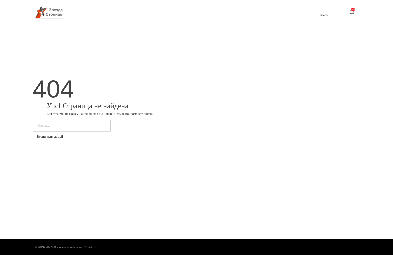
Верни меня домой (49, 136)
